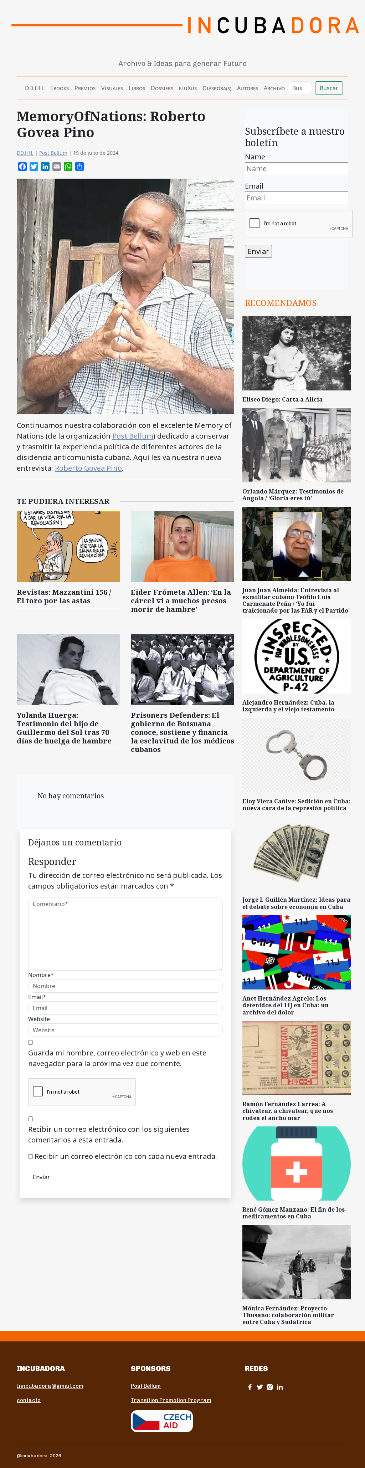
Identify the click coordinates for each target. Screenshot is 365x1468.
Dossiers (162, 88)
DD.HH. (35, 88)
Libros (137, 88)
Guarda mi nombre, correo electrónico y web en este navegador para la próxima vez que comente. (117, 1058)
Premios (85, 88)
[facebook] (250, 1386)
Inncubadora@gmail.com (50, 1386)
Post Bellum (53, 152)
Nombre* (41, 975)
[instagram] (270, 1386)
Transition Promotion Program (171, 1400)
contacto (29, 1400)
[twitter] (260, 1386)
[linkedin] (280, 1386)
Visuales (112, 88)
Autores (247, 88)
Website (39, 1019)
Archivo (274, 88)
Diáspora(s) (216, 88)
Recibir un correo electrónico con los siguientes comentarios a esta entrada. (109, 1134)
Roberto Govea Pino (88, 468)
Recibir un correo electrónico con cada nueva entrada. (126, 1156)
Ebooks (59, 88)
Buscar (329, 88)
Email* (37, 997)
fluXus (188, 88)
